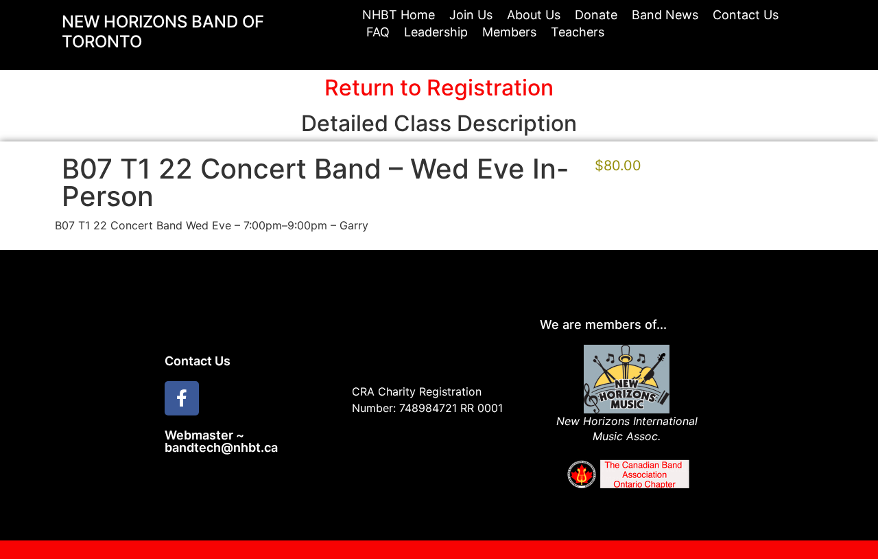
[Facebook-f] (182, 398)
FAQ (378, 32)
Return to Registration (439, 87)
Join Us (471, 15)
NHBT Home (398, 15)
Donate (596, 15)
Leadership (436, 32)
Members (509, 32)
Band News (665, 15)
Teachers (577, 32)
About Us (533, 15)
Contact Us (746, 15)
